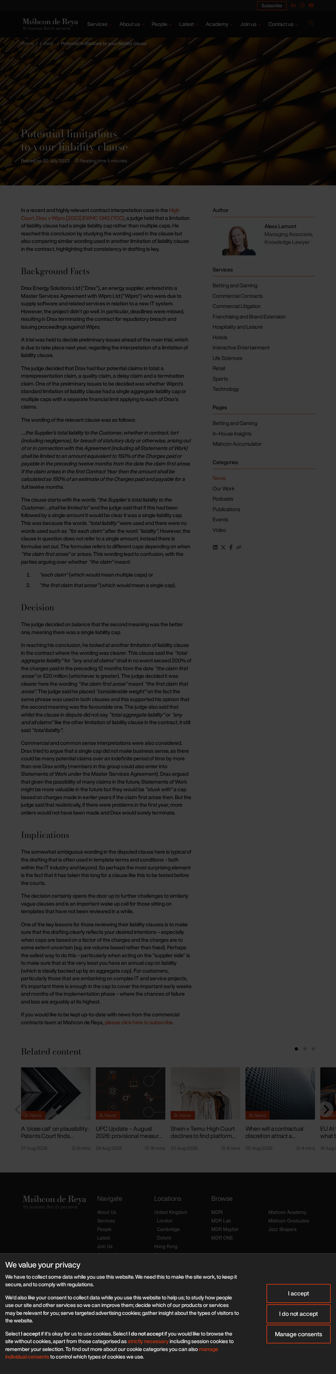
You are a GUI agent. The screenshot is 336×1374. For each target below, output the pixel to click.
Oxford (164, 1237)
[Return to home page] (49, 24)
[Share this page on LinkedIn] (215, 547)
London (165, 1220)
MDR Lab (221, 1220)
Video (219, 530)
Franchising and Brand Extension (249, 316)
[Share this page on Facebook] (231, 547)
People (159, 24)
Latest (186, 24)
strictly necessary (148, 1341)
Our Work (224, 488)
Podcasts (223, 499)
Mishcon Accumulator (237, 444)
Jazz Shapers (282, 1229)
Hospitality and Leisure (238, 327)
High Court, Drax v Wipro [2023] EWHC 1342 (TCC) (100, 214)
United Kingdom (170, 1212)
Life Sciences (227, 358)
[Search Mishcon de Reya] (311, 24)
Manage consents (298, 1334)
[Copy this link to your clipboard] (239, 547)
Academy (217, 24)
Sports (220, 379)
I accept (298, 1293)
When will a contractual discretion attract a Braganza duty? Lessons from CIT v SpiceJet (275, 1139)
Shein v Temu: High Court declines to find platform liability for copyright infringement (203, 1139)
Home (27, 43)
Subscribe (272, 5)
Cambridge (168, 1229)
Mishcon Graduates (288, 1220)
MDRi (217, 1212)
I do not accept (298, 1313)
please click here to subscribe (138, 1022)
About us (129, 24)
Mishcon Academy (287, 1212)
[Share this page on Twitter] (223, 547)
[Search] (311, 24)
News (219, 478)
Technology (226, 389)
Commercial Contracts (237, 296)
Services (97, 24)
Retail (219, 368)
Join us (248, 24)
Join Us (105, 1246)
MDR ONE (222, 1237)
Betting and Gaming (235, 285)
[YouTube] (311, 5)
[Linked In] (293, 5)
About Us (106, 1212)
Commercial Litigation (237, 306)
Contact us (281, 24)
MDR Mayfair (225, 1229)
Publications (226, 509)
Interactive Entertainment (241, 347)
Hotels (220, 337)
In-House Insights (232, 434)
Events (220, 519)
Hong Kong (166, 1246)
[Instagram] (302, 5)
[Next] (325, 1109)
